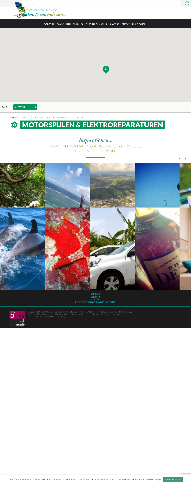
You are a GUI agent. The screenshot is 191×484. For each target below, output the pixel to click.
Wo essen (78, 24)
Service (125, 24)
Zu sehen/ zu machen (96, 24)
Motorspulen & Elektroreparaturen (73, 117)
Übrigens (95, 294)
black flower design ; (124, 312)
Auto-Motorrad (47, 117)
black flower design (58, 316)
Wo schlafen (64, 24)
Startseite (26, 117)
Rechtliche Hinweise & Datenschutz (95, 302)
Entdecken (49, 24)
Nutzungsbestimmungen (149, 479)
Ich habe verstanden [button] (173, 479)
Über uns (95, 297)
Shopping (114, 24)
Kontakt (95, 299)
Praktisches (138, 24)
